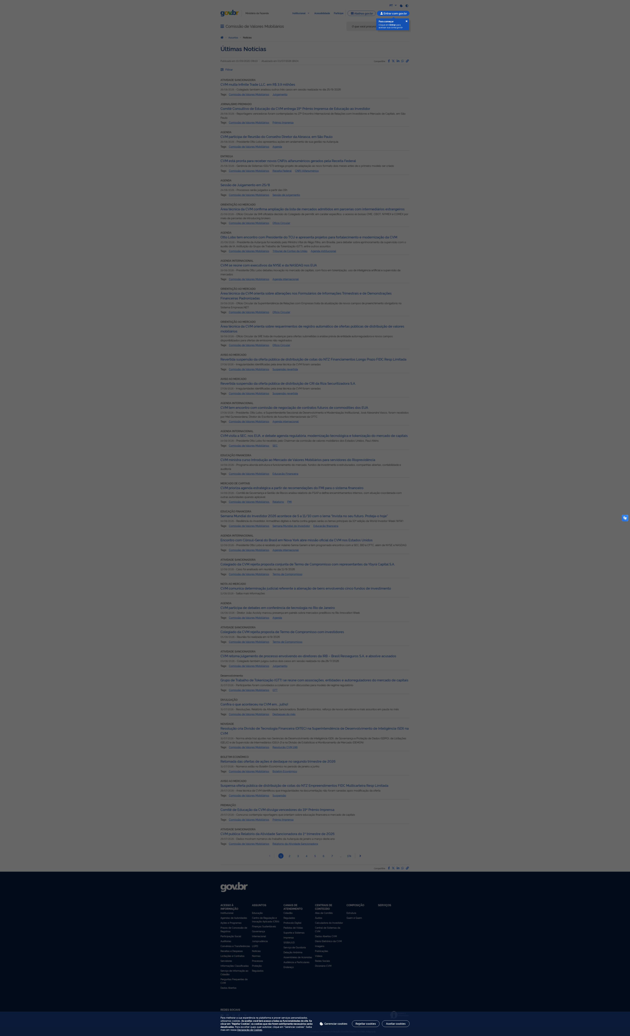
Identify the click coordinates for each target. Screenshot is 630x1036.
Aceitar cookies (396, 1023)
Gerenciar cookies (335, 1023)
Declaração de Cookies (249, 1029)
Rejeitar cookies (366, 1023)
